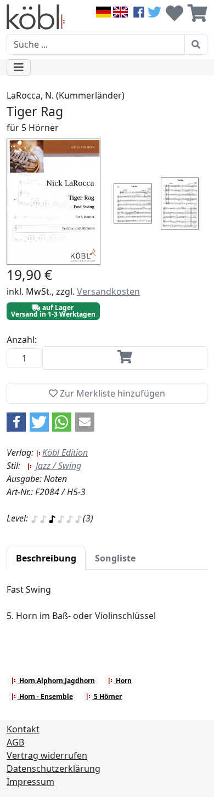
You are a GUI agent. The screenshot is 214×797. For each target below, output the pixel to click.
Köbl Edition (65, 452)
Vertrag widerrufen (47, 755)
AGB (15, 742)
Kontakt (23, 729)
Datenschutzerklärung (53, 768)
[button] (16, 422)
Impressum (30, 782)
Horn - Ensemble (45, 696)
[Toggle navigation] (19, 67)
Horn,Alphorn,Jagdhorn (56, 680)
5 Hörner (107, 696)
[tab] (46, 558)
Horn (123, 680)
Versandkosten (108, 291)
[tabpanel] (107, 609)
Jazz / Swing (57, 466)
